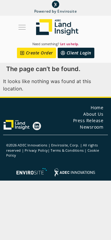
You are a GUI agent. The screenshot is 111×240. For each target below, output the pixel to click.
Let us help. (69, 44)
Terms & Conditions (67, 150)
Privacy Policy (36, 150)
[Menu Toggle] (27, 27)
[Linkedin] (37, 126)
